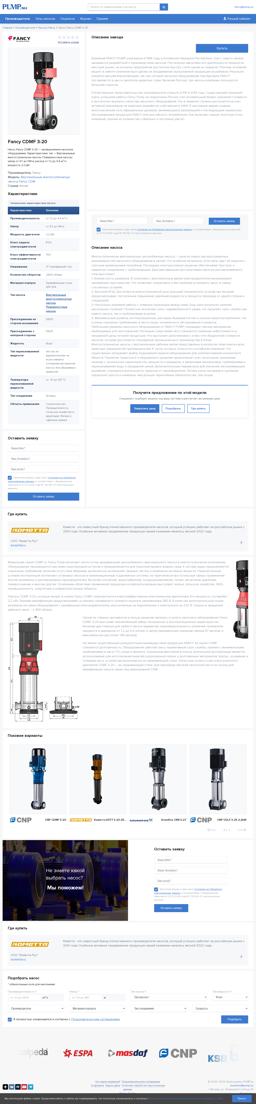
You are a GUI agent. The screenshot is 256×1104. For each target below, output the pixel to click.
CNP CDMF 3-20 (55, 820)
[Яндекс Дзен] (5, 1089)
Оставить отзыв (68, 42)
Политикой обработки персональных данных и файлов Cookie (186, 1098)
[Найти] (164, 6)
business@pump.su (241, 1085)
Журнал (85, 19)
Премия (102, 19)
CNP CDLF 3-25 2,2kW (231, 820)
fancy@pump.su (243, 7)
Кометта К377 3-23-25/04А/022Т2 (110, 820)
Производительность (21, 991)
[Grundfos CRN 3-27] (158, 779)
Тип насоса (137, 991)
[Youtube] (24, 1089)
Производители (17, 19)
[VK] (11, 1089)
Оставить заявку (171, 908)
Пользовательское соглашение (141, 1081)
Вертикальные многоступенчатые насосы (59, 299)
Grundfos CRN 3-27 (173, 820)
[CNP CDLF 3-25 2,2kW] (218, 779)
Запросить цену (145, 408)
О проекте (97, 1085)
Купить (222, 48)
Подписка (67, 19)
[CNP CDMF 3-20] (37, 779)
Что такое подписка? (107, 1081)
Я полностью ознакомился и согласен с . (66, 1019)
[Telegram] (30, 1089)
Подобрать (173, 408)
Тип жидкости (221, 991)
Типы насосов (45, 19)
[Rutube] (18, 1089)
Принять (242, 1098)
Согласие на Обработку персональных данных (164, 229)
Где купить (198, 408)
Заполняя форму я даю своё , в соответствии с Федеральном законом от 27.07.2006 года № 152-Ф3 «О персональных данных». (188, 894)
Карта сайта (113, 1085)
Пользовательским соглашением (95, 1019)
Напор (73, 991)
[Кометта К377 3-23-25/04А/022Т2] (97, 779)
